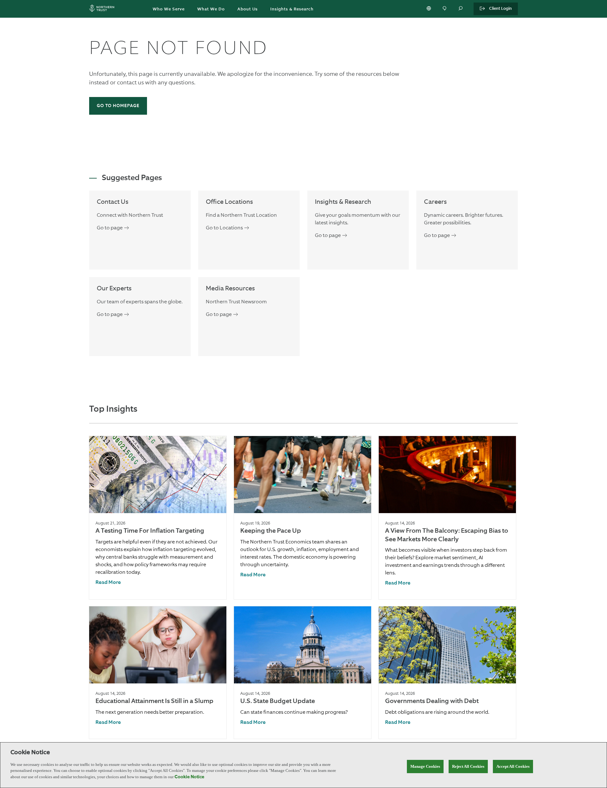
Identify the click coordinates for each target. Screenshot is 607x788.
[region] (303, 765)
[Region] (429, 9)
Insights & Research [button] (292, 9)
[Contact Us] (445, 9)
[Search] (461, 9)
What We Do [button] (211, 9)
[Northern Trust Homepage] (103, 9)
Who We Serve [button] (169, 9)
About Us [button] (247, 9)
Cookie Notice (189, 777)
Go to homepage (118, 106)
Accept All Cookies (513, 766)
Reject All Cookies (468, 766)
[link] (108, 583)
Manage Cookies (425, 766)
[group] (158, 518)
